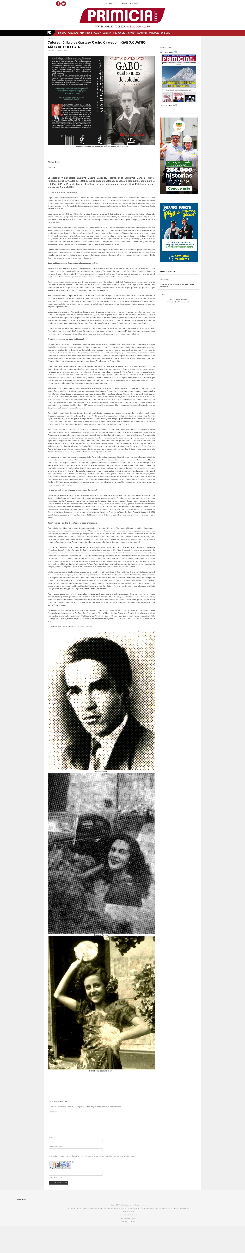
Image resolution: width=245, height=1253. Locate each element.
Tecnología (142, 33)
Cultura (97, 33)
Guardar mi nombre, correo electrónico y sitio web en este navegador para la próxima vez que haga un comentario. (93, 1156)
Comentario (53, 1111)
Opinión (131, 33)
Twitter (63, 3)
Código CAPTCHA (55, 1177)
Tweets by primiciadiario (168, 271)
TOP (55, 38)
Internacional (120, 33)
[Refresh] (73, 1162)
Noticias (62, 33)
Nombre (52, 1137)
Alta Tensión (86, 33)
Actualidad (73, 33)
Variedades (154, 33)
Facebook (58, 3)
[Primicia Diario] (122, 15)
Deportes (107, 33)
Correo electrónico (56, 1146)
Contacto (111, 3)
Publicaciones (130, 3)
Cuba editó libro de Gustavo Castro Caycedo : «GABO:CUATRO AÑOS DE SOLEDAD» (97, 44)
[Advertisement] (92, 1091)
